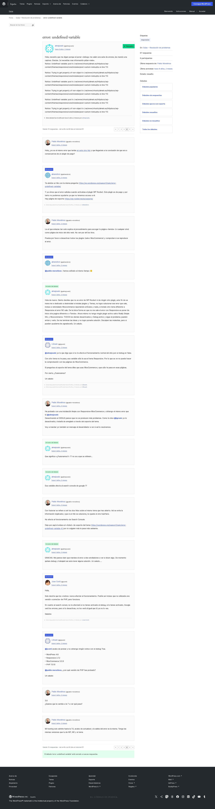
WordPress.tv (95, 787)
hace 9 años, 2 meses (62, 49)
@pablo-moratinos (53, 271)
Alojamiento (13, 783)
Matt (171, 779)
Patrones (52, 787)
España (32, 797)
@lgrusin (118, 418)
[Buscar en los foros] (33, 25)
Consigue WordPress (202, 4)
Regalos (133, 787)
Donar (132, 783)
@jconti (48, 649)
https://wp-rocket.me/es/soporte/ (79, 199)
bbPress (172, 783)
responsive (145, 40)
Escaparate (53, 776)
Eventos (132, 779)
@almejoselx (50, 353)
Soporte (92, 779)
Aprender (92, 776)
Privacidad (13, 787)
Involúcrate (133, 776)
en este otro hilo (83, 150)
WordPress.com (175, 776)
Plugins (51, 783)
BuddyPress (173, 787)
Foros (11, 11)
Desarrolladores (95, 783)
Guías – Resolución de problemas (28, 18)
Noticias (12, 779)
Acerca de (13, 776)
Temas (51, 779)
